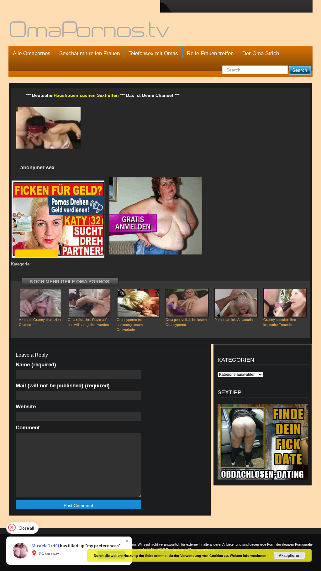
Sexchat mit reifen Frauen (89, 53)
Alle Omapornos (31, 53)
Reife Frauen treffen (210, 53)
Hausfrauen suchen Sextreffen (86, 95)
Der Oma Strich (260, 53)
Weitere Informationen (248, 555)
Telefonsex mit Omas (153, 53)
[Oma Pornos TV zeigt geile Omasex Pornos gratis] (90, 32)
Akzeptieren (289, 555)
